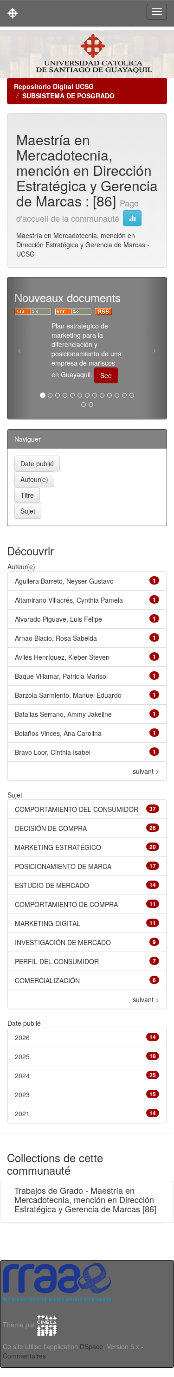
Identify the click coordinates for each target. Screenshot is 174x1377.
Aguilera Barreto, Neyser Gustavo (64, 581)
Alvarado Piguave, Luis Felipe (58, 619)
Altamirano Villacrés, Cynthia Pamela (69, 600)
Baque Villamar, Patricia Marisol (61, 676)
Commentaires (24, 1355)
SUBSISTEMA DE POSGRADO (68, 95)
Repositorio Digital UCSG (54, 86)
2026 (22, 1037)
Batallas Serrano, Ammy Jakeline (63, 714)
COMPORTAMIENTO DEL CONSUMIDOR (76, 809)
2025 (22, 1056)
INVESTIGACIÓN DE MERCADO (63, 942)
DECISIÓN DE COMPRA (51, 828)
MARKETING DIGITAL (47, 923)
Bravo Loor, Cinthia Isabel (52, 752)
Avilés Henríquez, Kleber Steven (62, 657)
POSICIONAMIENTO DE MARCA (63, 866)
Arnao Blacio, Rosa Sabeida (56, 638)
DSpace (91, 1346)
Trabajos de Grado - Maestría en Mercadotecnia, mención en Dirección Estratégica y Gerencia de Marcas (84, 1199)
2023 (22, 1094)
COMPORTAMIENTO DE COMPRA (66, 904)
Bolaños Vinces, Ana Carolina (58, 733)
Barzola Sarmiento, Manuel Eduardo (68, 695)
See (106, 375)
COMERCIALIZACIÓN (47, 980)
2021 (22, 1113)
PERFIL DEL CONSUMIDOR (57, 961)
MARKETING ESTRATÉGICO (58, 847)
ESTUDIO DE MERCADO (52, 885)
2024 (22, 1075)
